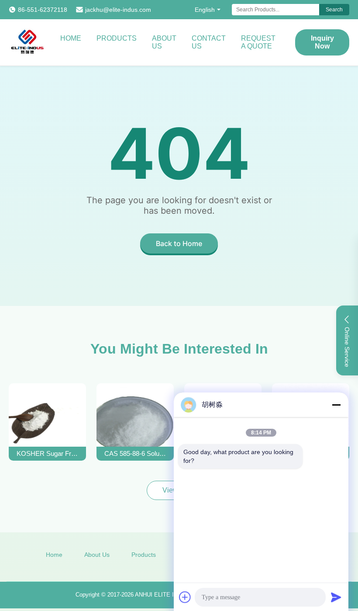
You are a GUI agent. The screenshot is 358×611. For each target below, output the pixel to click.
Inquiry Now (322, 42)
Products (116, 38)
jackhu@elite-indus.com (118, 9)
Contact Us (209, 42)
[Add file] (185, 597)
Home (70, 38)
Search (334, 10)
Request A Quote (258, 42)
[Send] (336, 597)
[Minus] (336, 404)
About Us (164, 42)
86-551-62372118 (42, 9)
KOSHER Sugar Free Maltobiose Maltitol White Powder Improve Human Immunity (48, 453)
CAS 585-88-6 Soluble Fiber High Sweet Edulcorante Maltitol (135, 453)
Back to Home (179, 243)
